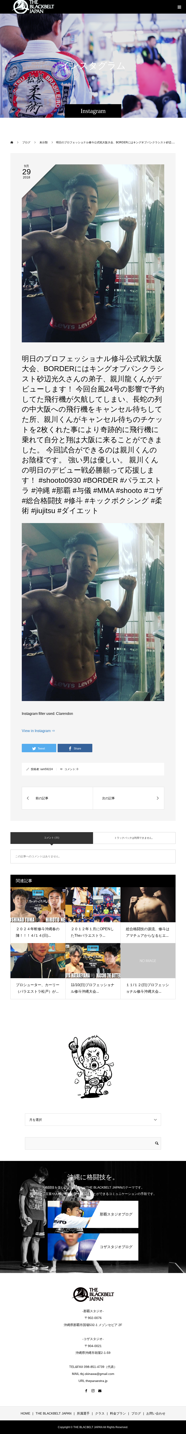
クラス (100, 1413)
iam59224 (46, 769)
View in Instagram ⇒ (38, 731)
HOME (25, 1413)
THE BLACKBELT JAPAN (53, 1413)
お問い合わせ (155, 1413)
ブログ (136, 1413)
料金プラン (118, 1413)
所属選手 (83, 1413)
